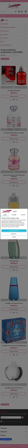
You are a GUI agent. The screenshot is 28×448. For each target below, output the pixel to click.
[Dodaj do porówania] (17, 100)
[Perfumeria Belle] (14, 6)
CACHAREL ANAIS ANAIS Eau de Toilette (14, 132)
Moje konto (4, 431)
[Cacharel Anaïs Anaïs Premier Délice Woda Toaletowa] (14, 160)
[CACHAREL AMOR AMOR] (14, 75)
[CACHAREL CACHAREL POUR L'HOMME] (14, 203)
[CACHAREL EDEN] (14, 246)
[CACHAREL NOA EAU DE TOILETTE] (14, 373)
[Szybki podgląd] (14, 87)
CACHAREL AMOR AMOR (13, 90)
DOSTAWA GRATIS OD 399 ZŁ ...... (7, 1)
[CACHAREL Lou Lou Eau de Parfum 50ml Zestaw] (14, 330)
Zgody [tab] (5, 214)
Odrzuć (14, 236)
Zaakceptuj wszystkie (14, 230)
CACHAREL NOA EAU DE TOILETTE (14, 387)
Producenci (5, 31)
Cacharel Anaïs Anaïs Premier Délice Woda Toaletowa (14, 175)
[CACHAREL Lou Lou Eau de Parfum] (14, 288)
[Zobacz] (11, 100)
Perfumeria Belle (5, 446)
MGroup (25, 446)
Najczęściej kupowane (8, 27)
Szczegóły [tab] (14, 214)
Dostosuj (13, 233)
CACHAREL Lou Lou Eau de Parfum (14, 303)
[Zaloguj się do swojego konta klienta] (22, 11)
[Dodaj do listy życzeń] (14, 100)
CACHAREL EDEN (13, 261)
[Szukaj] (15, 11)
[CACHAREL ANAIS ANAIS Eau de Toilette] (14, 118)
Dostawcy (5, 38)
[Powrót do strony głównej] (2, 20)
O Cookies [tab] (23, 214)
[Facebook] (19, 11)
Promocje (5, 34)
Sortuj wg (3, 55)
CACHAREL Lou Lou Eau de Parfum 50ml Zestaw (14, 345)
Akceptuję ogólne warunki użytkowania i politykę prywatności (11, 422)
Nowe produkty (7, 45)
